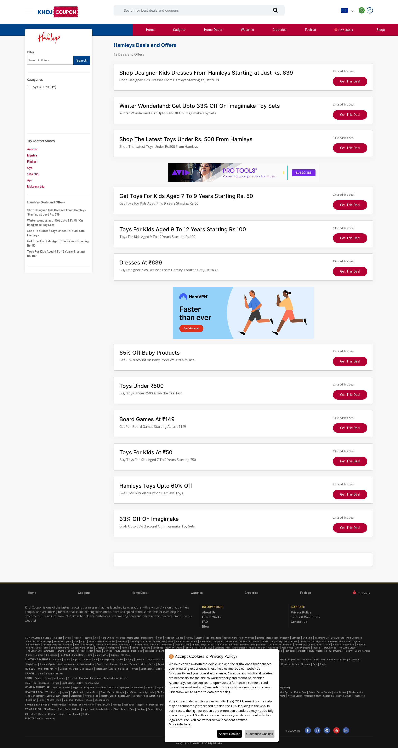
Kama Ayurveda (246, 638)
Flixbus (59, 674)
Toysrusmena (329, 648)
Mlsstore (285, 664)
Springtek (67, 645)
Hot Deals (345, 30)
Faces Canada (190, 641)
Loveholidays (147, 669)
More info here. (180, 724)
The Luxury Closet (347, 648)
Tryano (316, 648)
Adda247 (30, 641)
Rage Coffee (207, 645)
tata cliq (33, 174)
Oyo (30, 168)
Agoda (356, 641)
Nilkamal (244, 645)
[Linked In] (346, 730)
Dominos (296, 638)
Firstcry (189, 638)
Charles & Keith (362, 651)
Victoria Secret (148, 664)
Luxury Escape (44, 641)
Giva (140, 651)
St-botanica (221, 645)
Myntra (32, 155)
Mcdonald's (59, 678)
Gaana (29, 655)
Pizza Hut (169, 638)
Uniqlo (327, 645)
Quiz (315, 664)
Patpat (179, 648)
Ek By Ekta (122, 641)
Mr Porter (287, 645)
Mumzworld (113, 648)
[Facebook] (307, 730)
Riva (210, 648)
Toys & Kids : (33, 709)
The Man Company (51, 645)
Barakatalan (78, 655)
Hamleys (39, 655)
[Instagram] (317, 730)
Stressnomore (102, 700)
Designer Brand (259, 645)
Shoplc (323, 664)
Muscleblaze (290, 641)
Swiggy (38, 678)
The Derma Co (307, 641)
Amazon (32, 149)
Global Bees (111, 645)
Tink (68, 714)
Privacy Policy (301, 612)
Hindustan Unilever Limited (102, 641)
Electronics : (34, 718)
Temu (89, 655)
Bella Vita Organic (62, 641)
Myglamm (307, 638)
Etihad (90, 648)
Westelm (361, 645)
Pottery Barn (191, 648)
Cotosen (123, 664)
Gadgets (179, 30)
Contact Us (299, 622)
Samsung (155, 645)
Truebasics (51, 655)
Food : (29, 678)
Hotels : (30, 668)
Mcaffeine (216, 638)
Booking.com (230, 638)
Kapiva (110, 692)
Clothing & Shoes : (38, 659)
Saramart (219, 648)
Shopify (51, 714)
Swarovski (49, 651)
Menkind (108, 651)
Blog (205, 626)
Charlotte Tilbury (305, 651)
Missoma (305, 664)
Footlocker (290, 651)
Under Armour (315, 645)
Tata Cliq (87, 638)
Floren (99, 645)
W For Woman (336, 651)
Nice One (145, 648)
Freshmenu (205, 641)
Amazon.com (78, 648)
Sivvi (46, 648)
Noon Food (158, 648)
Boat (133, 651)
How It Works (211, 617)
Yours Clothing (121, 651)
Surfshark (73, 651)
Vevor (105, 655)
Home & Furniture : (38, 687)
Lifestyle (199, 638)
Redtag (202, 648)
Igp (207, 638)
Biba (77, 645)
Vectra (86, 714)
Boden (295, 664)
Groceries (279, 30)
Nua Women (345, 641)
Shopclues (218, 641)
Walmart (337, 645)
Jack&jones (151, 651)
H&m (148, 641)
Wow (160, 638)
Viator (98, 655)
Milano (252, 648)
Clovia (265, 641)
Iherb (58, 700)
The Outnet (300, 645)
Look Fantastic (239, 648)
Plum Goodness (354, 638)
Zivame (260, 638)
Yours (98, 651)
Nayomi (135, 648)
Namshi (125, 648)
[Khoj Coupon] (58, 12)
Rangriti (349, 651)
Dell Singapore (141, 645)
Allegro (50, 700)
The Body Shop (164, 692)
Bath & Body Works (60, 648)
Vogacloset (348, 645)
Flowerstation (86, 651)
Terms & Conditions (305, 617)
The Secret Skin (34, 651)
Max (228, 648)
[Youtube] (336, 730)
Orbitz (159, 669)
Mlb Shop (125, 655)
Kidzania (233, 645)
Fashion (310, 30)
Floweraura (231, 641)
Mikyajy (262, 648)
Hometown (167, 645)
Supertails (321, 641)
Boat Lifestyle (337, 638)
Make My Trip (107, 638)
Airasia (195, 645)
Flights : (31, 682)
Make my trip (35, 186)
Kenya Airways (92, 683)
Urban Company (302, 648)
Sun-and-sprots (34, 648)
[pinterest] (327, 730)
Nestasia (332, 641)
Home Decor (213, 30)
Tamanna (61, 651)
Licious (47, 678)
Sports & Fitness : (37, 704)
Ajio (29, 180)
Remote (42, 714)
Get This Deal (350, 81)
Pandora (79, 700)
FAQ (205, 622)
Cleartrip (120, 638)
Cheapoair (44, 683)
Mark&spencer (148, 638)
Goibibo (63, 669)
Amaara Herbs (33, 645)
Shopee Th (321, 651)
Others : (30, 714)
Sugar (83, 641)
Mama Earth (133, 638)
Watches (247, 30)
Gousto (123, 678)
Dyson (170, 641)
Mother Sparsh (137, 641)
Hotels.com (272, 638)
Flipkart (32, 161)
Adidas (179, 638)
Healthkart (65, 655)
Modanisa (101, 648)
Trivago (115, 655)
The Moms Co (322, 638)
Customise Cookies (259, 734)
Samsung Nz (125, 645)
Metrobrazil (273, 648)
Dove (76, 641)
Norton (256, 641)
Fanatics (134, 664)
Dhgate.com (275, 645)
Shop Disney (276, 641)
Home (150, 30)
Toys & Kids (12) (43, 87)
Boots (100, 664)
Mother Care (159, 641)
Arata (282, 696)
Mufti (178, 641)
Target (60, 714)
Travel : (30, 673)
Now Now (169, 648)
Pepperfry (284, 638)
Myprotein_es (91, 696)
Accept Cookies (229, 734)
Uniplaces (123, 669)
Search (81, 60)
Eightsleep (285, 687)
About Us (209, 612)
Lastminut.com (182, 645)
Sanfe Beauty (87, 645)
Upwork (76, 714)
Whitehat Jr (245, 641)
